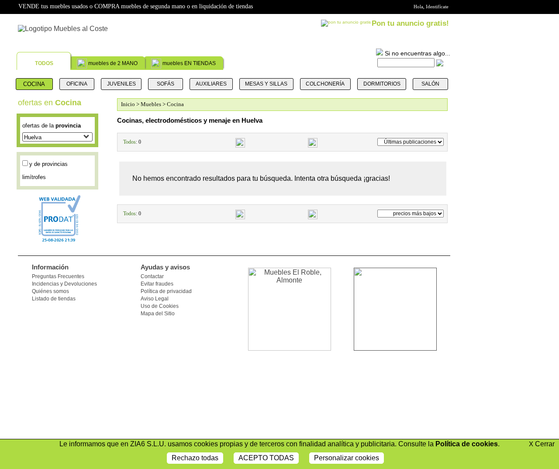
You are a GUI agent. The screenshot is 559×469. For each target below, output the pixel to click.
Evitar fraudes (157, 284)
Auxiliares (211, 84)
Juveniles (121, 84)
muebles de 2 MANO (113, 63)
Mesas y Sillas (266, 84)
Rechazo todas (195, 458)
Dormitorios (381, 84)
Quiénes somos (50, 291)
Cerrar (542, 444)
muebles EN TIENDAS (189, 63)
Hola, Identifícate (431, 6)
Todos (129, 142)
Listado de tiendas (54, 299)
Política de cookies (466, 444)
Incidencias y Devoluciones (64, 284)
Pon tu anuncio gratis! (410, 23)
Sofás (165, 84)
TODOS (44, 63)
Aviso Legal (155, 299)
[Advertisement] (496, 336)
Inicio (128, 104)
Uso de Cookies (160, 306)
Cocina (34, 84)
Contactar (152, 276)
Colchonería (325, 84)
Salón (430, 84)
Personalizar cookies (346, 458)
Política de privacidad (166, 291)
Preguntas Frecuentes (58, 276)
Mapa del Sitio (158, 313)
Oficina (76, 84)
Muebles (151, 104)
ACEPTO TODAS (266, 458)
